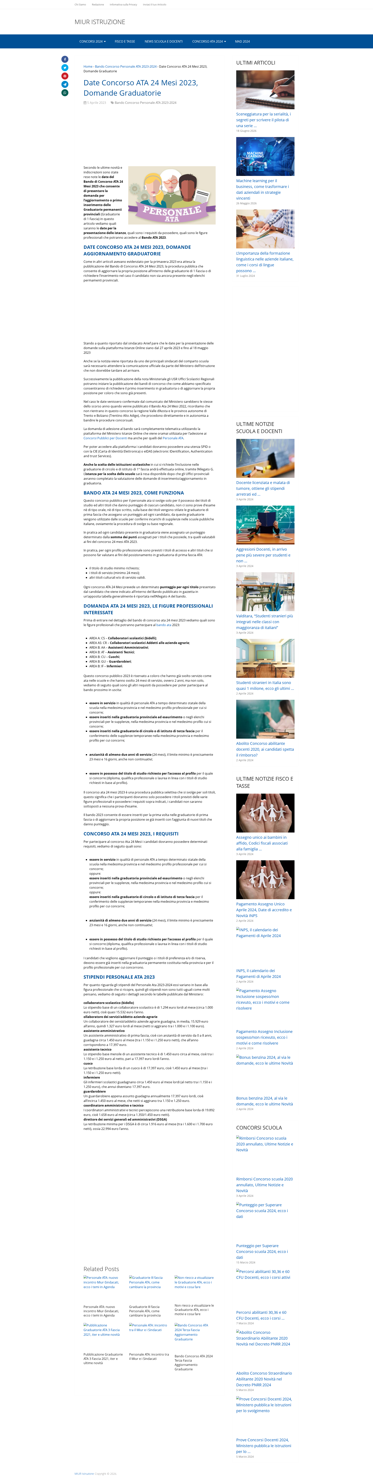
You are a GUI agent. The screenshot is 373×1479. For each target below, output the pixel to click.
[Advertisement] (150, 136)
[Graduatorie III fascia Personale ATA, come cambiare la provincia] (149, 1289)
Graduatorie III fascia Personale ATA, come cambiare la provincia (145, 1311)
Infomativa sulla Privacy (123, 4)
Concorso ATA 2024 (207, 41)
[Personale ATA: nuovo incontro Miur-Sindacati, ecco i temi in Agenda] (104, 1289)
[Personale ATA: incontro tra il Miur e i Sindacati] (149, 1336)
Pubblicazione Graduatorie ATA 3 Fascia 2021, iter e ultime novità (103, 1358)
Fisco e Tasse (125, 41)
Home (88, 66)
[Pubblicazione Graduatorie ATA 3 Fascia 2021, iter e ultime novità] (104, 1336)
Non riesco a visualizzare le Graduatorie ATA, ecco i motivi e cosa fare (194, 1309)
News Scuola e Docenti (164, 41)
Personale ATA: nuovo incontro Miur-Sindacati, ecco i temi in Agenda (101, 1311)
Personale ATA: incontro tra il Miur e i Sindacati (149, 1356)
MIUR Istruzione (100, 22)
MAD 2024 (242, 41)
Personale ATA (173, 438)
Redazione (98, 4)
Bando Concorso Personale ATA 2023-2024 (126, 66)
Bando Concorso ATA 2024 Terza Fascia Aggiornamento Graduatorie (194, 1362)
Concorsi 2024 (91, 41)
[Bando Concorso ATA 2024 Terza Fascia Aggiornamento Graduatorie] (195, 1337)
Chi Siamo (80, 4)
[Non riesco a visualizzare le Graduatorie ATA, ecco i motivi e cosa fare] (195, 1288)
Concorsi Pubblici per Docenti (105, 438)
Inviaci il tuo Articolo (154, 4)
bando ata (163, 625)
